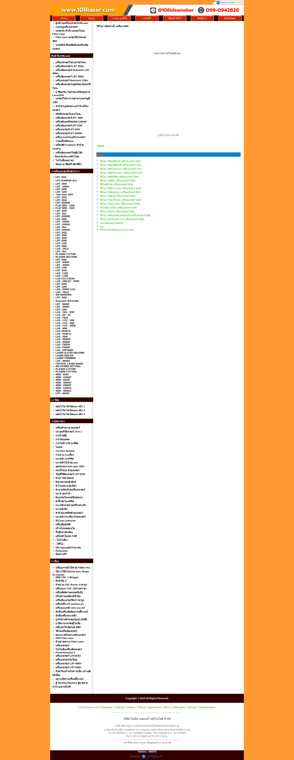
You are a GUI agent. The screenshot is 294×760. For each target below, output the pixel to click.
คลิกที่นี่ (175, 135)
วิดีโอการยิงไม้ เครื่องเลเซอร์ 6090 (117, 211)
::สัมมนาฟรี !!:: (174, 18)
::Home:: (64, 18)
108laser (131, 707)
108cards (192, 707)
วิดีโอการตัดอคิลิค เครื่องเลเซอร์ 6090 (119, 176)
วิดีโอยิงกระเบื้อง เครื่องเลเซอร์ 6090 (118, 207)
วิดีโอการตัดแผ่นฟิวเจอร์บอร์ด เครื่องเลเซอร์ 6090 (125, 215)
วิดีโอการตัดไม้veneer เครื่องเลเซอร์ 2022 (121, 173)
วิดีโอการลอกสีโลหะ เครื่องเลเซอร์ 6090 (120, 200)
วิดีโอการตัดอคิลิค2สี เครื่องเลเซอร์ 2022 (120, 165)
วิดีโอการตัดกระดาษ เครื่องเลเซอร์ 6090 (120, 188)
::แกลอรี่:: (147, 18)
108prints (120, 707)
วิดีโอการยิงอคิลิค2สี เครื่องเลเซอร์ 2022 (120, 161)
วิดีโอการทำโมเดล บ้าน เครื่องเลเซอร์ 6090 (122, 219)
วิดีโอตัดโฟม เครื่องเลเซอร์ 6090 (116, 184)
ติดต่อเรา (202, 18)
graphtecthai (154, 707)
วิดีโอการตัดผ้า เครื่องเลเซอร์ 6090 (117, 180)
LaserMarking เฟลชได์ (111, 223)
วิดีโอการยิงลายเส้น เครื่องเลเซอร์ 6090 (120, 203)
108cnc (166, 707)
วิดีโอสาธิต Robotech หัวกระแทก (117, 229)
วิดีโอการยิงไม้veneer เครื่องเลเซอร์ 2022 (121, 169)
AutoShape (230, 18)
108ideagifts (178, 707)
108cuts (142, 707)
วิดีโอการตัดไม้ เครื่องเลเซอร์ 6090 (117, 196)
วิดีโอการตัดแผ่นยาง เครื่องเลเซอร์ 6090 (120, 192)
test (102, 226)
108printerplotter (207, 707)
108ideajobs (107, 707)
